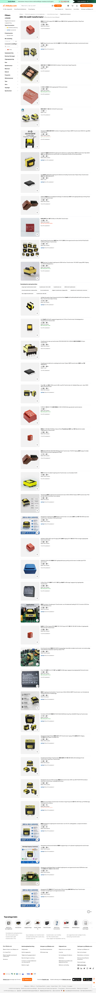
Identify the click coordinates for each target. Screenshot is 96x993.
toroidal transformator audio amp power (35, 936)
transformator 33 (30, 938)
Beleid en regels (25, 965)
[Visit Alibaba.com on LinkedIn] (81, 968)
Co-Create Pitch (7, 952)
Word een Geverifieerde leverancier (83, 958)
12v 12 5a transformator (12, 935)
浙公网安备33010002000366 (72, 990)
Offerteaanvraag (44, 952)
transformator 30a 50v (41, 293)
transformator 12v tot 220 (44, 287)
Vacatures (5, 959)
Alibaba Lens (6, 979)
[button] (52, 6)
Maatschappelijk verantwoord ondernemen (10, 955)
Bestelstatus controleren (83, 955)
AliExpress (26, 986)
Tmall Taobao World (40, 986)
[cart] (73, 6)
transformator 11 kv (11, 938)
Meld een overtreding (64, 965)
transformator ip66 (11, 936)
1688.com (32, 986)
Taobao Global (54, 986)
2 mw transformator (44, 290)
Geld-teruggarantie (26, 952)
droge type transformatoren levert (29, 287)
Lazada (48, 986)
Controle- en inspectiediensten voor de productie (29, 961)
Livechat (61, 952)
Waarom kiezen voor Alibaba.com (10, 949)
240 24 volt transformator (69, 287)
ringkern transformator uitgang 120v (59, 290)
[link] (94, 979)
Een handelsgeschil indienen (65, 955)
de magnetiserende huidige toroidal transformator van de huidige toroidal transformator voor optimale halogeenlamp (76, 935)
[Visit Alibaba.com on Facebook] (78, 968)
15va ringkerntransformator (27, 293)
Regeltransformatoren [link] (65, 14)
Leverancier (47, 28)
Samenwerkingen (81, 962)
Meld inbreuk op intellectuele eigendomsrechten (65, 961)
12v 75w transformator (52, 936)
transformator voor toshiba (53, 935)
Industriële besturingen (52, 14)
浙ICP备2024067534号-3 (86, 990)
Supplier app (45, 979)
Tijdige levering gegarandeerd (28, 955)
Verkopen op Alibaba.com (83, 949)
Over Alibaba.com (7, 946)
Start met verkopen (81, 952)
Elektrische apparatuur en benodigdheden (35, 14)
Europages (69, 986)
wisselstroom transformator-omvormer (79, 290)
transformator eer (57, 287)
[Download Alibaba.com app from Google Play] (88, 979)
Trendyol (64, 986)
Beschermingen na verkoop (28, 958)
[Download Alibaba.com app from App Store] (76, 979)
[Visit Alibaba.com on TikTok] (93, 968)
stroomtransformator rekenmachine (29, 290)
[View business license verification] (61, 990)
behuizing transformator (73, 936)
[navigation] (11, 464)
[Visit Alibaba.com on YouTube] (90, 968)
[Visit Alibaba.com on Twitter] (84, 968)
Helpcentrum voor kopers (65, 949)
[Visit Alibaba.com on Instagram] (87, 968)
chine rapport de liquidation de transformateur (56, 938)
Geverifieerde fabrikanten (46, 949)
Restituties (61, 958)
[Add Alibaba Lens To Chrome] (27, 979)
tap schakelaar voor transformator (35, 935)
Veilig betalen (25, 949)
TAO (60, 986)
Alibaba (21, 14)
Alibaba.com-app (66, 979)
